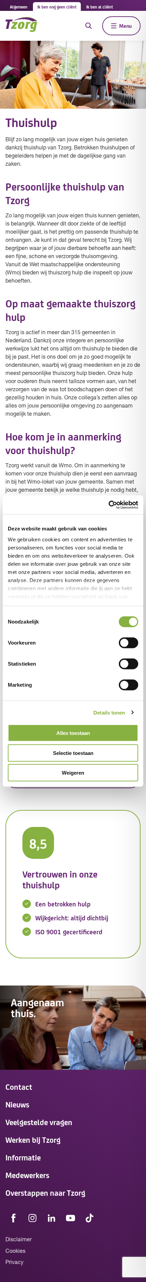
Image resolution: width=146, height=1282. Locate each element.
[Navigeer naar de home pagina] (21, 25)
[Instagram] (32, 1218)
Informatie (23, 1157)
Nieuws (17, 1104)
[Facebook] (13, 1218)
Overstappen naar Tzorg (45, 1192)
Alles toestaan (73, 733)
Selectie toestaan (73, 753)
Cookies (15, 1251)
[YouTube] (70, 1218)
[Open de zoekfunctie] (88, 26)
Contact (18, 1086)
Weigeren (73, 773)
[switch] (128, 642)
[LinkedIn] (51, 1218)
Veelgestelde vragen (38, 1121)
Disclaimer (18, 1240)
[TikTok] (89, 1218)
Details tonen (109, 712)
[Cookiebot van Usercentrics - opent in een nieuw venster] (108, 504)
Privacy (14, 1262)
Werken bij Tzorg (32, 1139)
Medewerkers (27, 1174)
